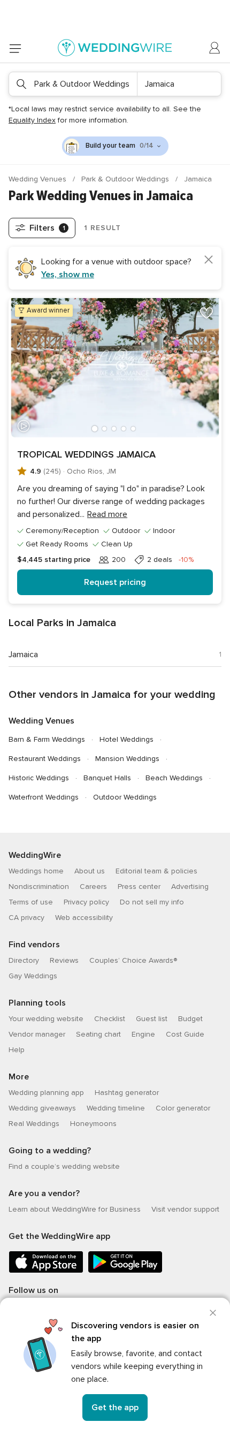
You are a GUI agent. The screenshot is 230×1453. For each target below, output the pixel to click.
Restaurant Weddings (45, 758)
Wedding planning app (46, 1092)
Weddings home (36, 871)
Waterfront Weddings (44, 797)
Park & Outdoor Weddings (126, 179)
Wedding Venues (38, 179)
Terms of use (31, 902)
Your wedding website (46, 1018)
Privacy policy (86, 902)
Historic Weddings (39, 777)
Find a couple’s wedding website (64, 1166)
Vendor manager (37, 1034)
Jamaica (23, 654)
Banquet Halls (107, 777)
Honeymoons (93, 1123)
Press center (139, 886)
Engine (143, 1034)
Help (17, 1049)
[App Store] (46, 1270)
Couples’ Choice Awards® (133, 960)
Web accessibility (84, 917)
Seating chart (98, 1034)
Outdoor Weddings (125, 797)
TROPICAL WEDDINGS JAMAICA (86, 454)
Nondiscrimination (39, 886)
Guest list (151, 1018)
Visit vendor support (185, 1209)
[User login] (215, 48)
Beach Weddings (174, 777)
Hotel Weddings (126, 739)
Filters (47, 228)
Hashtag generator (127, 1092)
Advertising (190, 886)
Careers (93, 886)
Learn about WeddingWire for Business (75, 1209)
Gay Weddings (33, 975)
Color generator (183, 1108)
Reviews (64, 960)
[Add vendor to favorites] (206, 313)
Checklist (109, 1018)
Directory (24, 960)
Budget (190, 1018)
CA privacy (26, 917)
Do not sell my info (152, 902)
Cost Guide (185, 1034)
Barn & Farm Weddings (47, 739)
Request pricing (115, 582)
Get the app (115, 1407)
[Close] (213, 1312)
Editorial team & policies (156, 871)
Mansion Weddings (127, 758)
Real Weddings (34, 1123)
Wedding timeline (116, 1108)
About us (89, 871)
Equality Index (32, 120)
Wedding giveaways (42, 1108)
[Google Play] (125, 1270)
